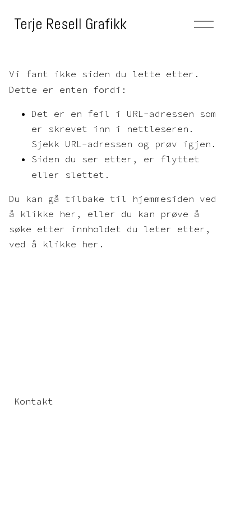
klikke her (48, 213)
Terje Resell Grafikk (70, 24)
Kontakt (33, 401)
